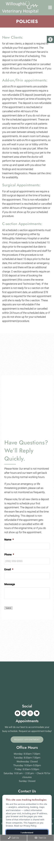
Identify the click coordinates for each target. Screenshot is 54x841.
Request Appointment (27, 739)
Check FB (42, 773)
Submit (8, 608)
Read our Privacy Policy (25, 825)
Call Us (15, 837)
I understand (27, 832)
